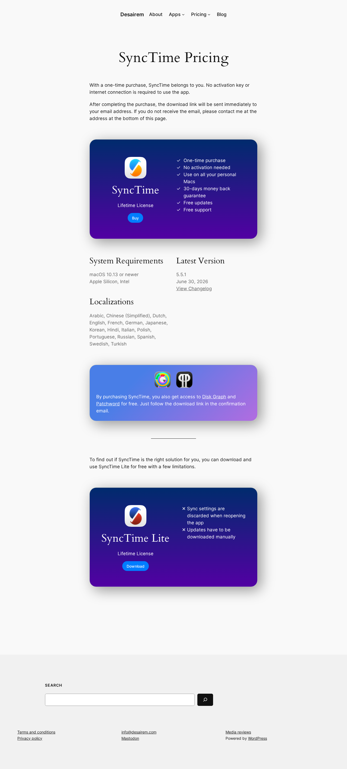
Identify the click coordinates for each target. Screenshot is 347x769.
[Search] (205, 700)
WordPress (257, 738)
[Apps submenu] (183, 14)
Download (135, 566)
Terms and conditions (36, 732)
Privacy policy (29, 738)
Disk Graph (214, 396)
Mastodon (130, 738)
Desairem (132, 14)
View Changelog (194, 288)
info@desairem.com (138, 732)
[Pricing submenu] (209, 14)
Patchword (108, 403)
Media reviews (238, 732)
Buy (135, 217)
